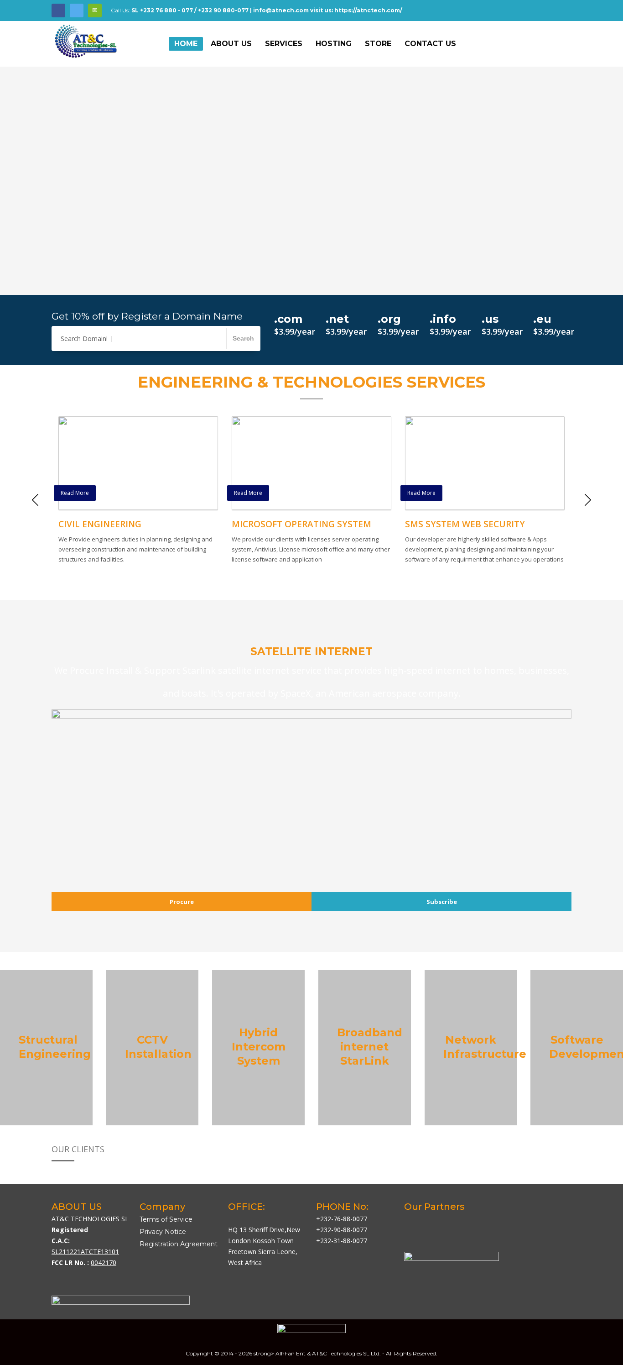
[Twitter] (76, 10)
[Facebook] (58, 10)
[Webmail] (95, 10)
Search (243, 338)
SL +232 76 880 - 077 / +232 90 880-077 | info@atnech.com (220, 10)
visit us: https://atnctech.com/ (356, 10)
